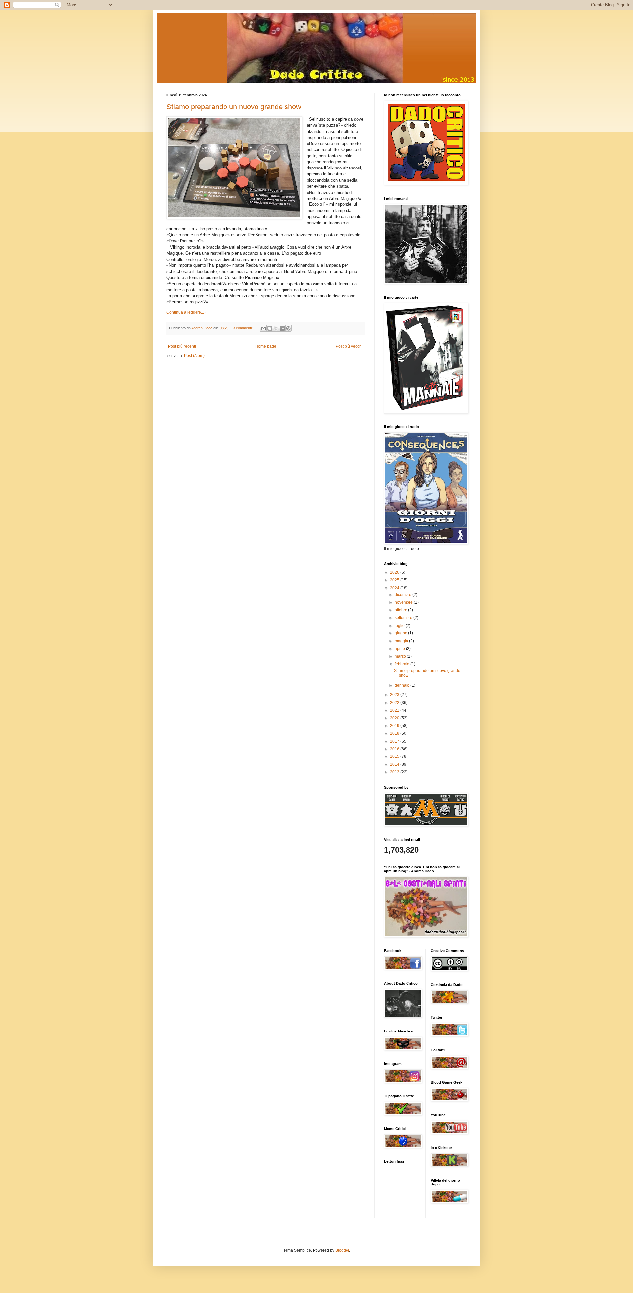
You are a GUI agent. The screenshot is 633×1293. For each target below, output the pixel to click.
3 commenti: (243, 328)
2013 (395, 772)
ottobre (401, 610)
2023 (395, 695)
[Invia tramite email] (263, 328)
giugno (401, 633)
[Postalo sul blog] (269, 328)
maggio (402, 641)
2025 (395, 580)
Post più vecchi (349, 346)
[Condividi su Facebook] (282, 328)
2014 (395, 764)
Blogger (342, 1250)
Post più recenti (182, 346)
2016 (395, 749)
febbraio (402, 664)
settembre (404, 617)
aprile (400, 648)
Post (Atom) (194, 356)
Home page (265, 346)
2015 (395, 756)
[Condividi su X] (276, 328)
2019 (395, 725)
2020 (395, 718)
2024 (395, 588)
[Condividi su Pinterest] (288, 328)
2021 (395, 710)
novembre (404, 602)
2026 (395, 572)
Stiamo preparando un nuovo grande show (233, 107)
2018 (395, 733)
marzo (401, 656)
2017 (395, 741)
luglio (400, 625)
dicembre (403, 594)
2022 (395, 702)
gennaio (402, 685)
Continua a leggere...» (186, 312)
